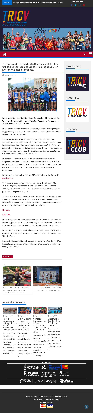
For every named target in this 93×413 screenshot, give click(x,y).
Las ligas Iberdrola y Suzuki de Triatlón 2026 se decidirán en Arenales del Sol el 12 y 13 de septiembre (50, 2)
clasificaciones (7, 178)
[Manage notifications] (86, 407)
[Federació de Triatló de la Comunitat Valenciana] (4, 54)
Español (80, 1)
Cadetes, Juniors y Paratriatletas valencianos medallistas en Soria (49, 288)
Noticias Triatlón (7, 256)
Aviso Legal (38, 399)
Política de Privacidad (51, 399)
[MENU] (90, 54)
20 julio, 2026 (9, 316)
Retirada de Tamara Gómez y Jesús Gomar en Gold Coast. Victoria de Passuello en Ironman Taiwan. (16, 290)
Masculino (6, 210)
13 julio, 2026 (24, 316)
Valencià (74, 1)
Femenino (6, 215)
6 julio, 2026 (53, 316)
